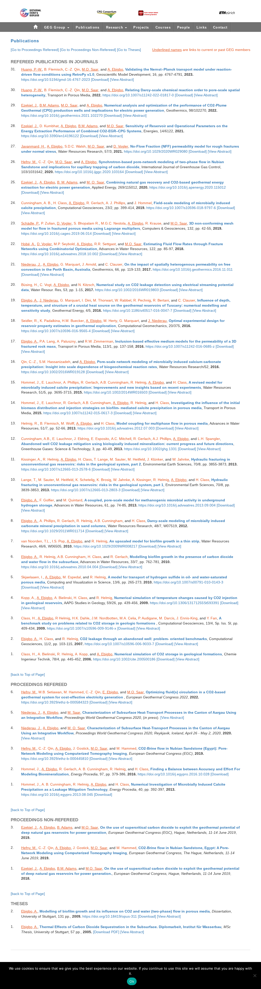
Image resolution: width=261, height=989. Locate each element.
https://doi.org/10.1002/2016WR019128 (53, 372)
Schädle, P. (30, 223)
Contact (220, 27)
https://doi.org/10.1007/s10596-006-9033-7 (119, 644)
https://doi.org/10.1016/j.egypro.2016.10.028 (174, 774)
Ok (131, 981)
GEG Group (55, 27)
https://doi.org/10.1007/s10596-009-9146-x (81, 628)
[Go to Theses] (129, 50)
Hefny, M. (28, 162)
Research (115, 27)
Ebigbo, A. (29, 300)
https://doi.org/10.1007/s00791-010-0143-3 (188, 582)
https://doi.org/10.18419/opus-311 (109, 916)
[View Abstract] (122, 79)
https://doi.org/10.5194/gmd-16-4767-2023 (55, 80)
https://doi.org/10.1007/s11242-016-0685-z (180, 346)
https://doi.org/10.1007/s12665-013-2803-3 (86, 490)
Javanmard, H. (33, 146)
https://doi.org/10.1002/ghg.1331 (150, 449)
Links (202, 27)
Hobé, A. (28, 244)
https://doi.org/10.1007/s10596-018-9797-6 (181, 208)
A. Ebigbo (115, 69)
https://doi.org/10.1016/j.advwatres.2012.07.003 (116, 428)
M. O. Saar (95, 182)
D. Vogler (120, 146)
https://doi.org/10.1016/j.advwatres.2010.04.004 (59, 567)
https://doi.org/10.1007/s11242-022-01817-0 (138, 95)
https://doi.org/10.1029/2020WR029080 (156, 151)
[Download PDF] (106, 932)
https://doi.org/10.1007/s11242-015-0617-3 (78, 413)
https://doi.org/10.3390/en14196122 (50, 136)
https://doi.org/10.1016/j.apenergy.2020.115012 (187, 187)
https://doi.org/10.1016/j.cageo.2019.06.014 (56, 234)
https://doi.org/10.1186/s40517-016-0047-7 (137, 311)
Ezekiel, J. (29, 105)
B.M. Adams (49, 105)
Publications (88, 27)
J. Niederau (49, 300)
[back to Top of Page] (28, 674)
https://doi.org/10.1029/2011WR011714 (52, 531)
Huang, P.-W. (31, 69)
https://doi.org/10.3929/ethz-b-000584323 (54, 702)
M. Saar (74, 712)
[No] (254, 975)
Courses (163, 27)
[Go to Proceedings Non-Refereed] (88, 50)
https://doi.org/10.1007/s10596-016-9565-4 (56, 331)
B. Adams (64, 827)
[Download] (100, 80)
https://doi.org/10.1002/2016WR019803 (127, 290)
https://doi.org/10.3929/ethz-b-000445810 (54, 759)
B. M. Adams (67, 182)
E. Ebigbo (110, 692)
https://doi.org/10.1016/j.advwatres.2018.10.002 (59, 254)
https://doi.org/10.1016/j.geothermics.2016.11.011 (193, 269)
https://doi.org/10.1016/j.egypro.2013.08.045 (57, 795)
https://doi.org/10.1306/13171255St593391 (184, 603)
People (183, 27)
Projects (141, 27)
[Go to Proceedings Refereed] (35, 50)
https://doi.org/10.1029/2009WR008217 (105, 546)
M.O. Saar (90, 69)
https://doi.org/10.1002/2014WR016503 (116, 392)
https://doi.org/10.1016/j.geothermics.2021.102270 (62, 116)
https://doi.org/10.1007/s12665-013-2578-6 (56, 469)
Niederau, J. (31, 264)
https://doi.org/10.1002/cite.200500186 (124, 659)
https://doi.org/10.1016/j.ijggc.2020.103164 (89, 172)
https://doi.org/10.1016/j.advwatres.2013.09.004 (177, 505)
